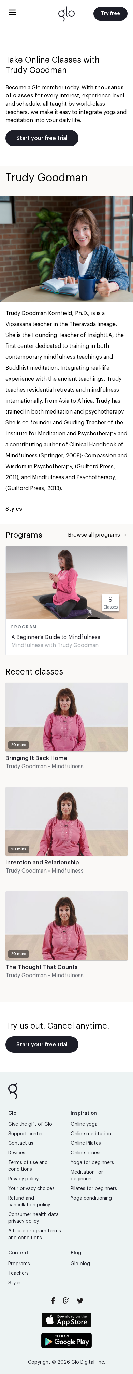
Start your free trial (42, 138)
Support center (25, 1133)
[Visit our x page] (80, 1301)
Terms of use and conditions (28, 1166)
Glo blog (80, 1263)
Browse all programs (94, 535)
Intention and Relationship (42, 862)
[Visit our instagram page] (66, 1301)
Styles (15, 1283)
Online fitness (86, 1153)
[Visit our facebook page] (53, 1301)
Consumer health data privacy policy (33, 1218)
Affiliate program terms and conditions (34, 1234)
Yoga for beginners (92, 1162)
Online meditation (91, 1133)
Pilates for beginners (94, 1188)
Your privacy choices (31, 1188)
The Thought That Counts (41, 967)
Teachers (18, 1273)
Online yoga (84, 1124)
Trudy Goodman (78, 645)
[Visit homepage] (66, 13)
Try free (110, 13)
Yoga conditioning (91, 1198)
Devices (16, 1153)
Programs (19, 1263)
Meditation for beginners (87, 1175)
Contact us (20, 1143)
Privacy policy (23, 1179)
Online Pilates (86, 1143)
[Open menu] (12, 12)
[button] (66, 732)
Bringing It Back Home (36, 758)
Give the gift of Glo (30, 1124)
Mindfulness (27, 645)
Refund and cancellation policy (29, 1201)
